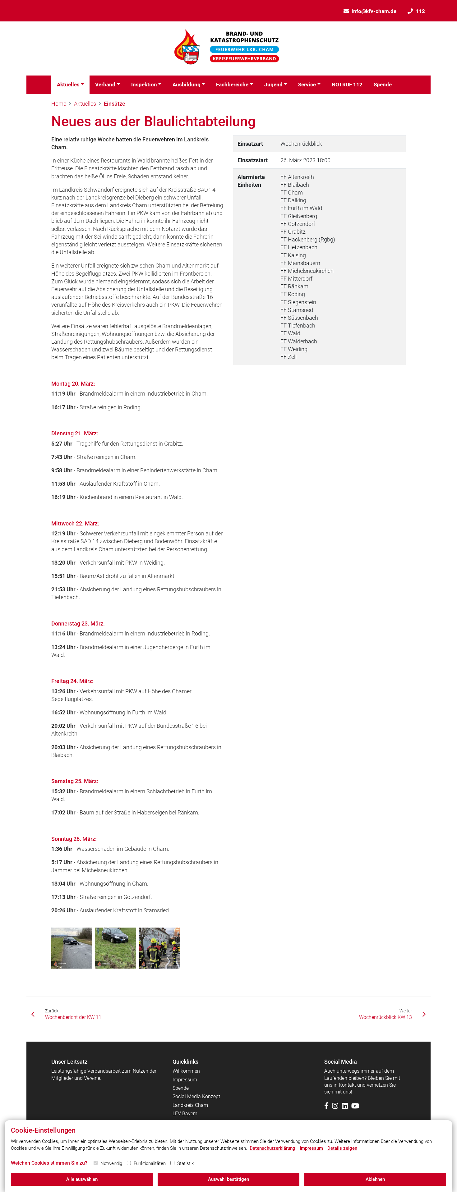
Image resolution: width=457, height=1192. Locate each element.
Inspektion (144, 84)
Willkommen (186, 1071)
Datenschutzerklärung (272, 1148)
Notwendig (111, 1163)
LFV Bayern (185, 1113)
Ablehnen (375, 1179)
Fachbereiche (232, 84)
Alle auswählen (82, 1179)
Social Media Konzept (196, 1096)
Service (307, 84)
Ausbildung (187, 84)
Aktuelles (68, 84)
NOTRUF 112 (347, 84)
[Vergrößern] (71, 948)
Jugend (273, 84)
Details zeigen (342, 1148)
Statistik (185, 1163)
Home (58, 103)
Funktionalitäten (150, 1163)
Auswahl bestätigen (228, 1179)
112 (420, 11)
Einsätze (114, 103)
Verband (105, 84)
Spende (383, 84)
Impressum (185, 1080)
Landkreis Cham (190, 1105)
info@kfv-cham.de (374, 11)
